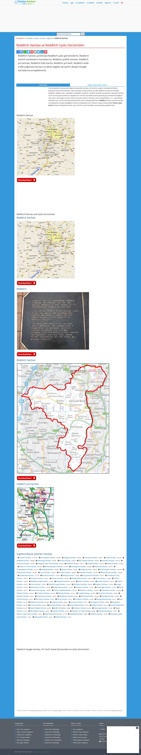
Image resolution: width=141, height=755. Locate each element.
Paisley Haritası (61, 617)
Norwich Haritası (48, 575)
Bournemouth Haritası (90, 575)
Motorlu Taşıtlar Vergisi (80, 735)
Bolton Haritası (83, 581)
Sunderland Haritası (26, 575)
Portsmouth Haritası (24, 572)
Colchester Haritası (108, 590)
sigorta (108, 2)
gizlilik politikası (37, 752)
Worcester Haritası (42, 599)
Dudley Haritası (85, 569)
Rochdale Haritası (107, 596)
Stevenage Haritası (101, 608)
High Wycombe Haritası (53, 614)
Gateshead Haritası (105, 611)
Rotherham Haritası (60, 587)
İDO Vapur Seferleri (23, 743)
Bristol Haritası (64, 561)
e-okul (116, 2)
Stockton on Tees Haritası (81, 611)
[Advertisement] (70, 18)
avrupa (42, 38)
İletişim (101, 723)
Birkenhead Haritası (76, 605)
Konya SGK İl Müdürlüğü (52, 737)
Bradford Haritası (72, 563)
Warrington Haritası (37, 611)
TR (122, 2)
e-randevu (80, 2)
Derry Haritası (62, 599)
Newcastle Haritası (41, 617)
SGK (71, 2)
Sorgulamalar (19, 723)
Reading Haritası (47, 569)
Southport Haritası (82, 599)
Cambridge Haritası (103, 587)
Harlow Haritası (57, 602)
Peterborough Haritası (57, 584)
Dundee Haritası (57, 578)
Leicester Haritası (108, 561)
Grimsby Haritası (77, 602)
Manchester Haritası (86, 561)
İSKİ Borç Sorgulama (23, 740)
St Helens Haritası (43, 593)
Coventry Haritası (23, 563)
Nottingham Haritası (78, 566)
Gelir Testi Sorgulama (23, 729)
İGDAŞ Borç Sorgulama (24, 735)
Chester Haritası (58, 611)
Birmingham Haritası (47, 558)
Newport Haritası (82, 587)
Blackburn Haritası (86, 590)
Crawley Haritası (84, 593)
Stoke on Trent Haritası (27, 566)
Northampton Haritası (108, 569)
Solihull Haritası (22, 599)
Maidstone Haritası (37, 602)
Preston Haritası (64, 572)
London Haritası (25, 558)
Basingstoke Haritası (103, 599)
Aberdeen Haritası (85, 572)
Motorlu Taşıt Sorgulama (80, 732)
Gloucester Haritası (38, 587)
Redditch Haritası (96, 614)
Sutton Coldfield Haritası (62, 590)
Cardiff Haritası (92, 563)
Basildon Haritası (23, 596)
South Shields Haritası (38, 608)
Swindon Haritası (37, 578)
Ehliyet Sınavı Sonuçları (80, 737)
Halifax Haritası (97, 605)
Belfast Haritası (112, 563)
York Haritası (35, 584)
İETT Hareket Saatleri (23, 737)
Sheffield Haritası (23, 561)
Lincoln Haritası (35, 605)
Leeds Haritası (111, 558)
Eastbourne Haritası (38, 590)
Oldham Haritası (22, 593)
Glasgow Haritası (70, 558)
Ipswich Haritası (103, 581)
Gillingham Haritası (66, 596)
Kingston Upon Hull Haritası (48, 563)
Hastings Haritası (55, 605)
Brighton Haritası (101, 584)
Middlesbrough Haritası (39, 581)
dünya (36, 38)
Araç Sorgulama (78, 729)
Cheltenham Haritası (44, 596)
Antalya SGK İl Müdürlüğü (53, 735)
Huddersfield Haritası (79, 578)
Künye (103, 729)
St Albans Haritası (79, 608)
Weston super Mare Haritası (27, 614)
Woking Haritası (64, 593)
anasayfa (29, 38)
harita (65, 2)
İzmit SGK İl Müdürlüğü (52, 729)
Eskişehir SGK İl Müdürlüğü (53, 740)
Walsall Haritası (68, 575)
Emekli (99, 2)
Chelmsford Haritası (105, 593)
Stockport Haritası (80, 584)
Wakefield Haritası (76, 614)
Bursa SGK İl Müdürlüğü (52, 732)
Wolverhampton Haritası (54, 566)
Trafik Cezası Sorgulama (80, 743)
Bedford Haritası (60, 608)
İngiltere (50, 38)
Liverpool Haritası (90, 558)
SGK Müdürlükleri (48, 723)
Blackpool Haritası (62, 581)
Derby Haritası (66, 569)
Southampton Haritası (25, 569)
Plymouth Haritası (100, 566)
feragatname (46, 752)
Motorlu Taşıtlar (76, 723)
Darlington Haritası (97, 602)
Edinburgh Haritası (44, 561)
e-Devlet (90, 2)
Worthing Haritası (87, 596)
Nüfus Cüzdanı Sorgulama (25, 732)
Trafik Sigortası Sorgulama (81, 740)
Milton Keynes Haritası (108, 572)
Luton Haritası (45, 572)
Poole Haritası (100, 578)
